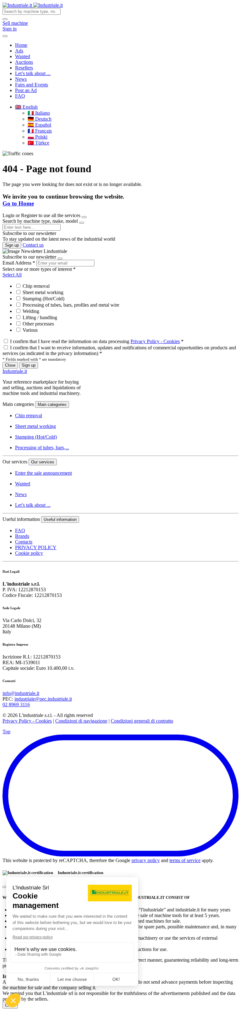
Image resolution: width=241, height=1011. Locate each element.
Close (10, 365)
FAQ (20, 96)
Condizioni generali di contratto (142, 721)
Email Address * (19, 262)
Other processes (37, 323)
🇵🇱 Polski (37, 136)
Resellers (24, 67)
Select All (12, 274)
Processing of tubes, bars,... (42, 447)
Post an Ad (26, 90)
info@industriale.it (21, 693)
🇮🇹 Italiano (39, 113)
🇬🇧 (26, 107)
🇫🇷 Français (40, 131)
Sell (15, 23)
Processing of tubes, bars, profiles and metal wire (70, 305)
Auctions (24, 62)
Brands (22, 536)
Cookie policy (29, 553)
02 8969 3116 (16, 704)
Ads (19, 50)
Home (21, 45)
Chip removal (35, 286)
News (21, 79)
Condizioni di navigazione (81, 721)
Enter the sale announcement (43, 473)
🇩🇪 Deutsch (39, 119)
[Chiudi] (5, 887)
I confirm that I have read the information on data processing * (97, 341)
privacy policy (145, 860)
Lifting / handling (39, 317)
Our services (42, 462)
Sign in (10, 28)
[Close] (84, 217)
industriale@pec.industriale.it (43, 699)
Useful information (60, 519)
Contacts (23, 541)
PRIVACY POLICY (35, 547)
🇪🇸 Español (39, 125)
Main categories (52, 404)
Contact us (33, 245)
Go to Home (18, 203)
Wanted (22, 56)
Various (29, 330)
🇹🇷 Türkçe (38, 142)
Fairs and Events (31, 84)
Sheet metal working (42, 292)
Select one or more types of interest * (39, 269)
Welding (30, 311)
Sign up (12, 245)
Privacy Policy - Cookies (155, 341)
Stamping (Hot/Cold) (42, 298)
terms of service (185, 860)
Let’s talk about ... (33, 73)
